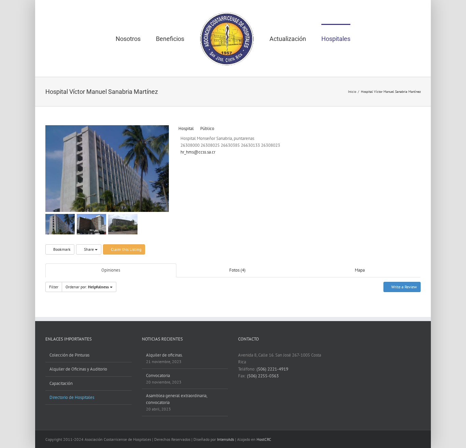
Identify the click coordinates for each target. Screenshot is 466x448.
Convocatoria (158, 375)
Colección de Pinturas (69, 355)
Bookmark (61, 249)
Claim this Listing (125, 249)
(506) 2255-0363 (263, 376)
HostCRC (264, 439)
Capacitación (61, 383)
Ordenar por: (87, 286)
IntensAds (225, 439)
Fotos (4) (237, 270)
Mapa (360, 270)
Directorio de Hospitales (71, 397)
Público (206, 128)
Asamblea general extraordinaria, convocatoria (176, 399)
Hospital (185, 128)
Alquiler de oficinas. (164, 355)
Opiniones (110, 270)
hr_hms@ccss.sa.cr (197, 152)
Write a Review (403, 286)
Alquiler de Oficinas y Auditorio (78, 369)
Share (89, 249)
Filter (53, 286)
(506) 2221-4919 (272, 369)
